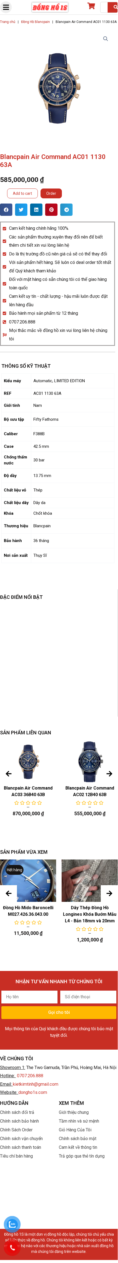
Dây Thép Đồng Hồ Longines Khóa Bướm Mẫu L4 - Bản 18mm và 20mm (89, 914)
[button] (6, 210)
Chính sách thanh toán (20, 1147)
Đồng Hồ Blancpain (35, 22)
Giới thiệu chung (74, 1112)
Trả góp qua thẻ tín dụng (82, 1156)
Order (51, 193)
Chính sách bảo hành (19, 1121)
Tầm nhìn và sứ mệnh (79, 1121)
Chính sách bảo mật (77, 1138)
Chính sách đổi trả (17, 1112)
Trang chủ (7, 22)
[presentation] (8, 774)
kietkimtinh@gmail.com (35, 1084)
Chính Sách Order (16, 1129)
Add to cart (22, 193)
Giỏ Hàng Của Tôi (75, 1129)
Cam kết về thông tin (78, 1147)
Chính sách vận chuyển (21, 1138)
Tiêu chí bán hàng (16, 1156)
